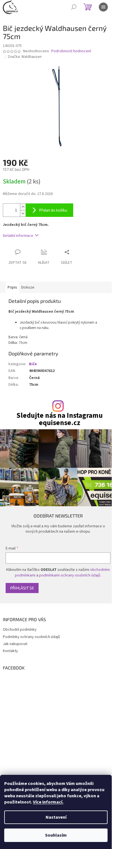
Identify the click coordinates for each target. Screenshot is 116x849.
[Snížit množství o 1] (23, 213)
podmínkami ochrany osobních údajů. (70, 575)
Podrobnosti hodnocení (71, 51)
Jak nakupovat (15, 644)
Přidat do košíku (53, 210)
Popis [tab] (12, 287)
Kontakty (10, 651)
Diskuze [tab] (27, 287)
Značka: (25, 57)
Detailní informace (18, 236)
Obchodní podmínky (20, 629)
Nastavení (56, 817)
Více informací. (48, 802)
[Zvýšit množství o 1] (23, 207)
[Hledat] (73, 7)
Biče (33, 364)
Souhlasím (56, 835)
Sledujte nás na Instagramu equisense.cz (59, 419)
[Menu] (103, 7)
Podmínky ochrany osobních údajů (31, 637)
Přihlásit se (22, 587)
